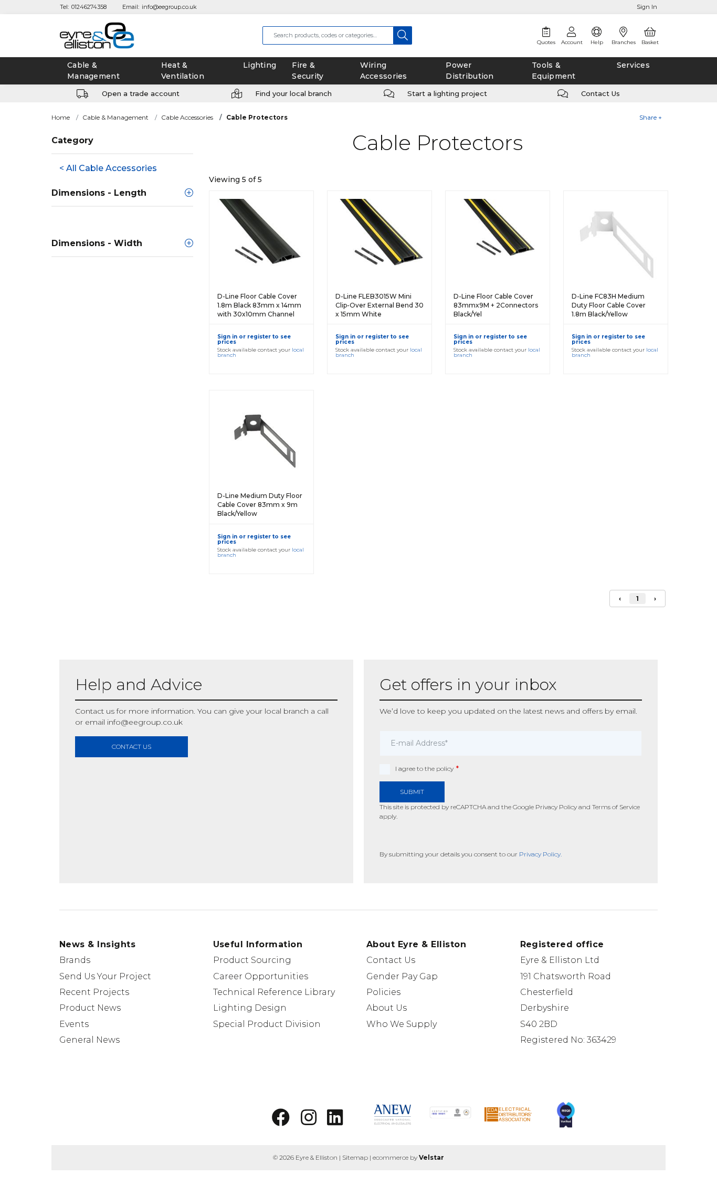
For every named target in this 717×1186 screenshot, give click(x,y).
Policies (383, 992)
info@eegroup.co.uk (169, 6)
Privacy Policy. (540, 854)
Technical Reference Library (274, 992)
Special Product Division (267, 1024)
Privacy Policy (556, 807)
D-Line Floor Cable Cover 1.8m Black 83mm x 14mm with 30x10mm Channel (259, 305)
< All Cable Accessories (108, 168)
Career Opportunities (260, 976)
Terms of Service (616, 807)
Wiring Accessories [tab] (383, 70)
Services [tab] (633, 65)
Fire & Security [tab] (307, 70)
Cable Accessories (187, 117)
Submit (412, 792)
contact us (131, 746)
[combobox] (328, 35)
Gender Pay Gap (402, 976)
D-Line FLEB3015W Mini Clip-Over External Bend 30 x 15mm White (379, 305)
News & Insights (97, 944)
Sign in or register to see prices (254, 339)
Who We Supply (401, 1024)
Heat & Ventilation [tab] (182, 70)
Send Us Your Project (105, 976)
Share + (650, 117)
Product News (90, 1008)
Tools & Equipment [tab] (554, 70)
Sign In (647, 6)
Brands (74, 960)
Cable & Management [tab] (93, 70)
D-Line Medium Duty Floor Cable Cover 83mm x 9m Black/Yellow (259, 504)
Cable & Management (115, 117)
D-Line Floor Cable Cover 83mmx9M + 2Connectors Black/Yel (496, 305)
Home (60, 117)
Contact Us (390, 960)
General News (89, 1040)
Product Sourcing (252, 960)
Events (74, 1024)
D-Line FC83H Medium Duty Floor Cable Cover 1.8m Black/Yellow (609, 305)
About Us (386, 1008)
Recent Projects (94, 992)
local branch (287, 711)
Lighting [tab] (259, 65)
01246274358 (89, 6)
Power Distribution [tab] (469, 70)
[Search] (403, 35)
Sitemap (355, 1157)
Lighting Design (250, 1008)
